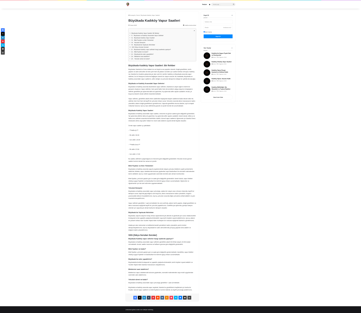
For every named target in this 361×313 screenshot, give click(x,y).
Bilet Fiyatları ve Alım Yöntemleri (144, 40)
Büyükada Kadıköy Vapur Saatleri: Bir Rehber (145, 33)
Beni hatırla (208, 32)
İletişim (204, 4)
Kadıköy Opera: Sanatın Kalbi (221, 78)
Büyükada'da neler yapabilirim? (144, 54)
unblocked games (131, 309)
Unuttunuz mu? (227, 27)
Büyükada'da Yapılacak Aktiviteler (144, 45)
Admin (214, 57)
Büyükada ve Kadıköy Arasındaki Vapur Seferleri (148, 35)
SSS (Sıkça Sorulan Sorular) (140, 47)
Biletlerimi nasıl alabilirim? (142, 56)
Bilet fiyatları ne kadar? (141, 52)
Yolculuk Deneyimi (139, 42)
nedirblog (150, 309)
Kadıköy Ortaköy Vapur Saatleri (222, 61)
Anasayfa (132, 15)
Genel (138, 15)
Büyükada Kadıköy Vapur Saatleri (144, 38)
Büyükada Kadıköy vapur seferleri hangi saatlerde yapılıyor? (152, 49)
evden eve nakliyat (141, 309)
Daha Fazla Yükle (218, 97)
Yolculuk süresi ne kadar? (142, 59)
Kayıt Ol (218, 36)
